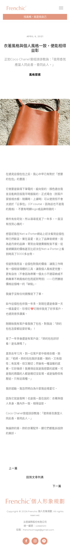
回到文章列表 (35, 477)
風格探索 (35, 74)
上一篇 (13, 468)
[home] (16, 8)
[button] (61, 8)
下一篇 (56, 486)
